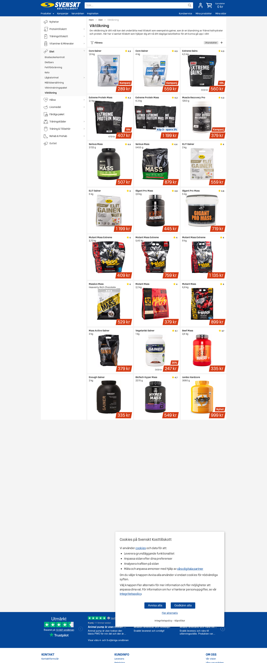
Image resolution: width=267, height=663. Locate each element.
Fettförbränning (53, 67)
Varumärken (77, 13)
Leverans (119, 658)
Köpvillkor (180, 620)
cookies (140, 548)
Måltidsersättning (54, 82)
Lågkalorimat (52, 77)
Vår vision (211, 658)
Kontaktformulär (50, 658)
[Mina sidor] (200, 5)
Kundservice (185, 13)
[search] (139, 5)
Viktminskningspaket (56, 87)
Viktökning (51, 93)
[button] (215, 5)
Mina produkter (204, 13)
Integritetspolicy (130, 594)
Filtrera (156, 42)
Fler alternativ (170, 613)
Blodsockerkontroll (55, 57)
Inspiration (92, 13)
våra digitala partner (190, 569)
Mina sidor (220, 13)
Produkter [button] (46, 13)
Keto (47, 72)
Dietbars (49, 62)
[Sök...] (189, 5)
